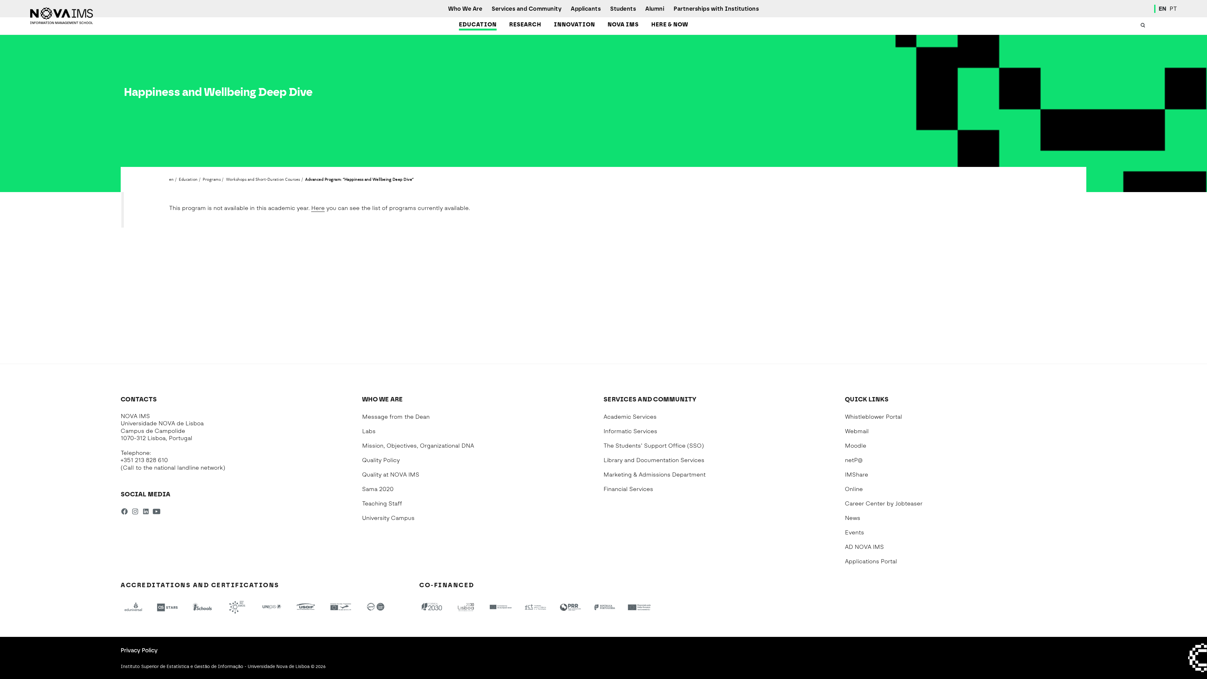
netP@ (854, 460)
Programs (212, 179)
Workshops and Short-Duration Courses (263, 179)
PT (1173, 8)
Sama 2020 (378, 489)
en (171, 179)
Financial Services (628, 489)
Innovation (574, 24)
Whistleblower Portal (873, 416)
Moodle (855, 445)
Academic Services (630, 416)
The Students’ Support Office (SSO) (654, 445)
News (852, 518)
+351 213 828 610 (144, 460)
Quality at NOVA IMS (390, 474)
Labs (369, 431)
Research (525, 24)
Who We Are (465, 8)
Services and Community (526, 8)
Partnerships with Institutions (716, 8)
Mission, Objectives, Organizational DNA (418, 445)
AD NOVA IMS (864, 547)
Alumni (654, 8)
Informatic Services (630, 431)
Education (478, 24)
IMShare (856, 474)
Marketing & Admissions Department (655, 474)
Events (854, 532)
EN (1163, 8)
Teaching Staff (382, 503)
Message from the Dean (396, 416)
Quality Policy (381, 460)
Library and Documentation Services (654, 460)
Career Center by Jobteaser (884, 503)
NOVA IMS (623, 24)
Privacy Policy (139, 650)
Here (318, 208)
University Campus (388, 518)
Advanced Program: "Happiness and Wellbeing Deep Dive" (359, 179)
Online (854, 489)
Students (623, 8)
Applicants (586, 8)
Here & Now (669, 24)
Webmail (857, 431)
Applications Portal (871, 561)
